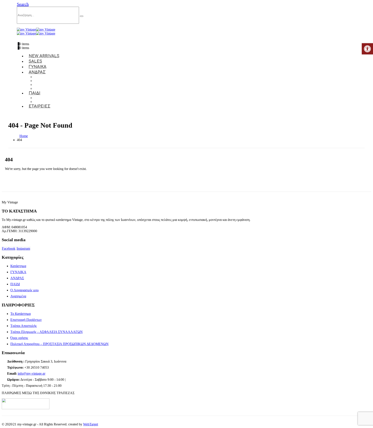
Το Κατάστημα (20, 313)
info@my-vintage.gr (31, 373)
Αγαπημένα (18, 296)
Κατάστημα (18, 266)
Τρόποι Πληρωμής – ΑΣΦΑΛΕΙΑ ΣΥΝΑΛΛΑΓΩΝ (46, 332)
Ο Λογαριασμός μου (24, 290)
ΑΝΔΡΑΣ (37, 72)
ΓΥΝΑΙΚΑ (18, 272)
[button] (23, 4)
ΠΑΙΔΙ (34, 93)
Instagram (23, 248)
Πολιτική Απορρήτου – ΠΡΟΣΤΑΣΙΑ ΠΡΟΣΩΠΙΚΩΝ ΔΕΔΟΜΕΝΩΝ (59, 344)
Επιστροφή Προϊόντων (26, 320)
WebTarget (90, 424)
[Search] (81, 16)
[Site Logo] (36, 29)
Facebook (8, 248)
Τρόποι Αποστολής (23, 326)
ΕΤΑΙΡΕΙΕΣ (39, 106)
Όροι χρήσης (19, 338)
